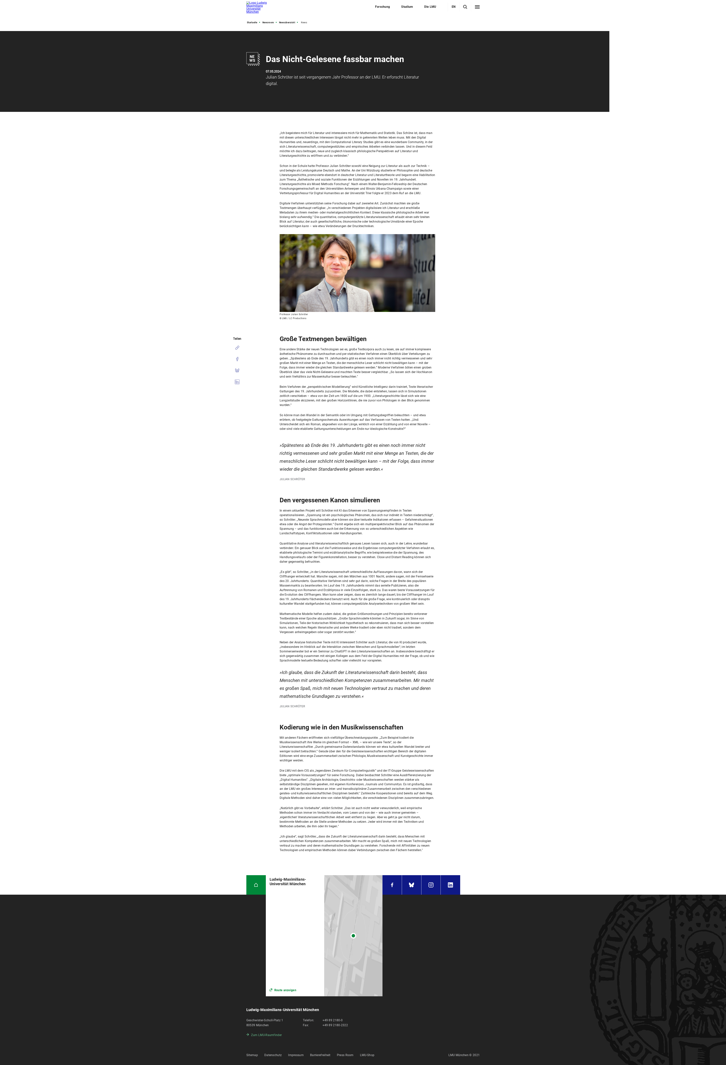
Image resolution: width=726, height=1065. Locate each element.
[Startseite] (256, 885)
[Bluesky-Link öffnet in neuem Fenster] (411, 885)
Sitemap (252, 1055)
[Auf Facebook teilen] (237, 359)
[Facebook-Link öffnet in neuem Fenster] (392, 885)
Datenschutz (273, 1055)
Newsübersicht (287, 22)
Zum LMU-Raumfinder (266, 1035)
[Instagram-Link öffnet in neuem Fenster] (431, 885)
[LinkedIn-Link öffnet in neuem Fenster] (450, 885)
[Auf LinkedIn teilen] (237, 381)
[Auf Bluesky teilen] (237, 370)
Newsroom (268, 22)
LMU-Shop (367, 1055)
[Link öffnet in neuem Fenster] (324, 935)
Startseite (252, 22)
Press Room (345, 1055)
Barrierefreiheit (320, 1055)
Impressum (296, 1055)
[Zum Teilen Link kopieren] (237, 347)
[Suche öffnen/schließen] (465, 7)
